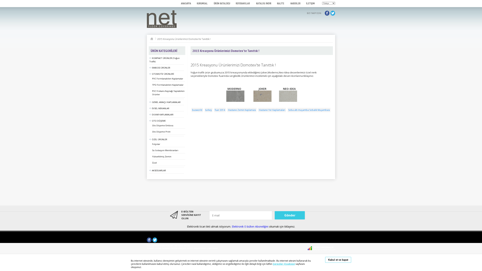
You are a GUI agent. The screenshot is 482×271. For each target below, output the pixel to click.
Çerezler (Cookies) (284, 264)
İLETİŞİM (310, 3)
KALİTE (281, 3)
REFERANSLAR (243, 3)
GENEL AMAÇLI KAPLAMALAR (166, 102)
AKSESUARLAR (159, 170)
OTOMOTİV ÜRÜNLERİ (163, 73)
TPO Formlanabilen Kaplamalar (168, 84)
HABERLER (295, 3)
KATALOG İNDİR (263, 3)
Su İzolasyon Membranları (165, 150)
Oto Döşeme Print (161, 131)
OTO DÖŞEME (159, 120)
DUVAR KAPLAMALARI (162, 114)
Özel (154, 162)
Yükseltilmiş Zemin (161, 156)
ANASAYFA (186, 3)
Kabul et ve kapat (338, 259)
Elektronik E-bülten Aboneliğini (250, 226)
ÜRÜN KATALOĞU (222, 3)
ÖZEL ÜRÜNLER (159, 139)
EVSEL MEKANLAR (160, 108)
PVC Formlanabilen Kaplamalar (167, 78)
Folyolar (156, 144)
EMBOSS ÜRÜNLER (161, 67)
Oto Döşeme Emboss (162, 125)
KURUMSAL (202, 3)
